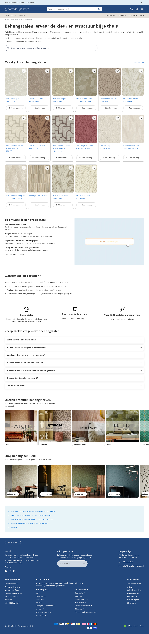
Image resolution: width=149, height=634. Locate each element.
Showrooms (131, 603)
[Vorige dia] (7, 81)
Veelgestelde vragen (12, 587)
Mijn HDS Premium (12, 603)
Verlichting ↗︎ (41, 615)
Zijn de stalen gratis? (16, 385)
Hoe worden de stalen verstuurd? (22, 378)
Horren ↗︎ (79, 596)
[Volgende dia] (24, 81)
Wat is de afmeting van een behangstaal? (26, 355)
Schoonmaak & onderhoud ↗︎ (86, 612)
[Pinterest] (14, 571)
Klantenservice (12, 579)
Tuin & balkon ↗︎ (81, 599)
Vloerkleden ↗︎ (80, 602)
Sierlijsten (40, 599)
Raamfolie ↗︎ (80, 593)
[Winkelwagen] (141, 9)
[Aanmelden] (84, 563)
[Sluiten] (141, 2)
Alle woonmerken (134, 584)
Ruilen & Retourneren (13, 593)
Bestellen (8, 600)
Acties (129, 587)
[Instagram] (10, 571)
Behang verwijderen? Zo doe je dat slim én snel (29, 523)
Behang (14, 527)
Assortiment (42, 579)
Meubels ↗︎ (79, 609)
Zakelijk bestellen (134, 590)
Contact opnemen (12, 584)
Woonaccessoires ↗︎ (43, 612)
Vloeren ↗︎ (40, 609)
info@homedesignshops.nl (133, 566)
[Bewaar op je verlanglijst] (24, 71)
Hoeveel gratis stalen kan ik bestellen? (25, 362)
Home (7, 20)
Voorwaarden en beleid (25, 626)
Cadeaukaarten (133, 593)
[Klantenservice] (131, 9)
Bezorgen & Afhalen (12, 590)
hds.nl (13, 626)
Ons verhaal (132, 596)
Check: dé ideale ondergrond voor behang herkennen (32, 519)
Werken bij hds (133, 600)
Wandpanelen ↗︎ (81, 590)
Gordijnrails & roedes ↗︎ (45, 606)
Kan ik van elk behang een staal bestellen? (27, 347)
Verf (37, 593)
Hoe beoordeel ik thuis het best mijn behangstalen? (31, 370)
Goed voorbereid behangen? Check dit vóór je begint (31, 515)
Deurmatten (41, 596)
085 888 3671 (128, 562)
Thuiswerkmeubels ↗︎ (83, 606)
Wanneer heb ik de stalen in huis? (22, 339)
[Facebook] (6, 571)
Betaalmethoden (11, 596)
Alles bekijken (139, 62)
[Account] (136, 9)
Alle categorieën (42, 590)
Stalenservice (15, 20)
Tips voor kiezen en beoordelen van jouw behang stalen (33, 511)
